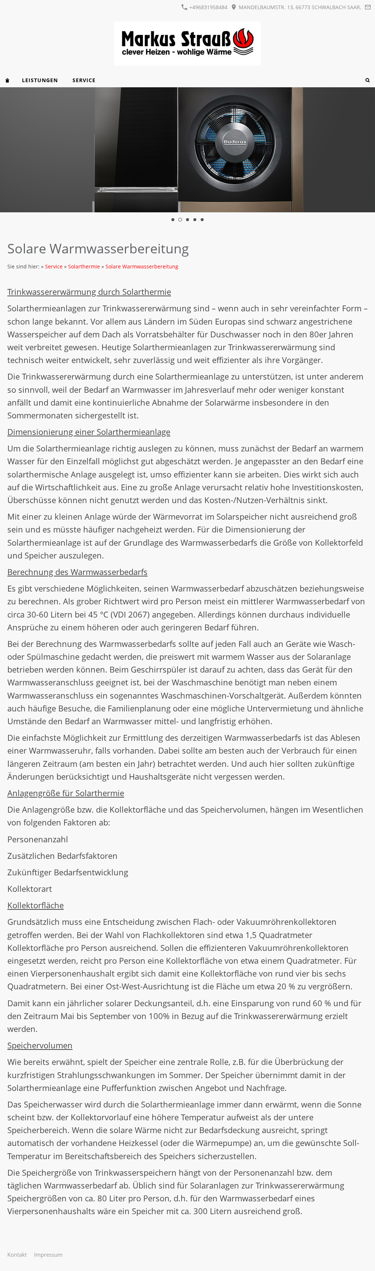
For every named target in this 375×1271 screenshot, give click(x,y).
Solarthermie (84, 266)
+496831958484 (207, 7)
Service (54, 266)
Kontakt (17, 1254)
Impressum (48, 1254)
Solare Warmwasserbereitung (141, 266)
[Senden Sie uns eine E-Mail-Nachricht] (367, 7)
